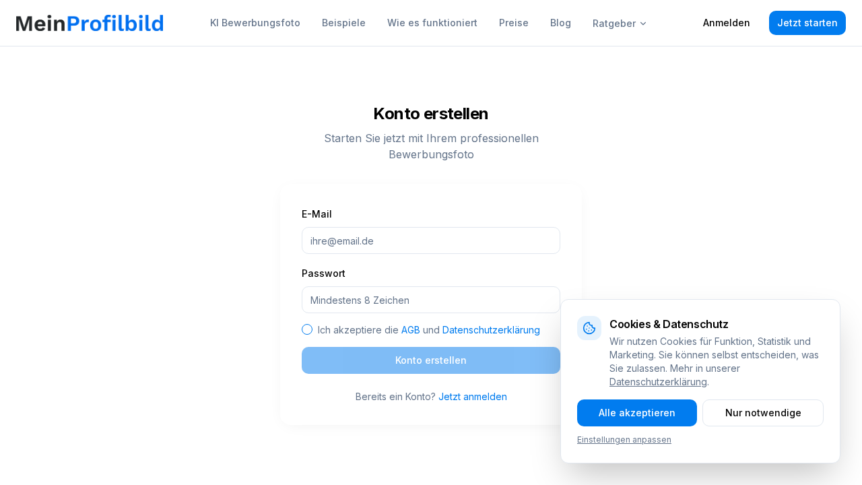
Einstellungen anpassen (624, 439)
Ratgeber (614, 23)
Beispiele (344, 22)
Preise (514, 22)
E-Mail (317, 214)
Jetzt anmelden (472, 396)
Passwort (323, 273)
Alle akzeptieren (637, 412)
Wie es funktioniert (432, 22)
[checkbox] (307, 329)
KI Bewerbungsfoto (255, 22)
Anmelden (726, 22)
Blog (560, 22)
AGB (410, 329)
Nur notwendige (763, 412)
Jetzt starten (807, 22)
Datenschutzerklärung (491, 329)
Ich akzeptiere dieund (429, 329)
